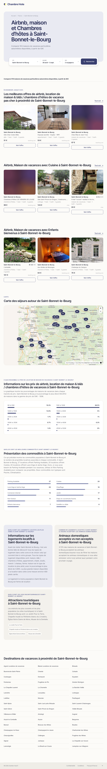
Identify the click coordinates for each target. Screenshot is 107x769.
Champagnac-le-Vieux (11, 730)
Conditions (81, 765)
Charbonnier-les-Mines (80, 730)
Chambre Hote (15, 4)
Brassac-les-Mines (44, 725)
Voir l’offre (19, 145)
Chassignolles (8, 735)
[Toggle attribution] (101, 362)
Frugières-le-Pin (43, 682)
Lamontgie (7, 746)
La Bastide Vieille (78, 687)
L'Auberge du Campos (79, 267)
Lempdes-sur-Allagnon (80, 746)
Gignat (6, 741)
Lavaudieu (41, 693)
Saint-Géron (8, 709)
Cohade (75, 671)
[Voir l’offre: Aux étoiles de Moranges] (53, 250)
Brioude (74, 666)
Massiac (41, 698)
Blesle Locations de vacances (48, 666)
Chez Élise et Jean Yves (79, 135)
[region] (53, 335)
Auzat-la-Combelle (10, 719)
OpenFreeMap (70, 363)
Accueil (13, 16)
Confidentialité (70, 765)
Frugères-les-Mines (79, 735)
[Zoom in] (100, 308)
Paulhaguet (76, 698)
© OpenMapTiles (79, 363)
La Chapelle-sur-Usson (80, 741)
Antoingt (41, 714)
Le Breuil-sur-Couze (45, 746)
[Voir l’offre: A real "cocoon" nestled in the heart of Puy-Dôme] (87, 182)
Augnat (74, 714)
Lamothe (7, 693)
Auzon (40, 719)
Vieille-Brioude (77, 709)
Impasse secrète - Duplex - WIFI (49, 135)
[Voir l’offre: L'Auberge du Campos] (87, 250)
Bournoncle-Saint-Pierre (12, 671)
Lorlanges (75, 693)
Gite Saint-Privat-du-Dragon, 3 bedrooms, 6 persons (56, 199)
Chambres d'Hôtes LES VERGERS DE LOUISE (19, 199)
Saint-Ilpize (7, 703)
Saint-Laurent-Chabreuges (81, 703)
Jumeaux (41, 741)
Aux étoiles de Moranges (46, 267)
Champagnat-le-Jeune (45, 730)
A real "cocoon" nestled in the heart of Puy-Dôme (88, 199)
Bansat (6, 725)
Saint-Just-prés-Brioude (46, 703)
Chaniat (40, 671)
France (20, 16)
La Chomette (42, 687)
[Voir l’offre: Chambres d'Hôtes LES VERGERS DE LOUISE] (20, 182)
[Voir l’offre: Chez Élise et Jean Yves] (87, 117)
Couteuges (7, 677)
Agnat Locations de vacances (14, 666)
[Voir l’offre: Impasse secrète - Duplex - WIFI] (53, 117)
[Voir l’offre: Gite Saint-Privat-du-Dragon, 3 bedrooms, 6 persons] (53, 182)
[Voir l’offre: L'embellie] (20, 250)
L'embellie (7, 267)
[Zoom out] (100, 311)
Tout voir (99, 101)
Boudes (74, 725)
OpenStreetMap (94, 363)
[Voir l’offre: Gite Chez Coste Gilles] (20, 117)
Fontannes (7, 682)
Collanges (41, 735)
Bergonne (75, 719)
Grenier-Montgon (78, 682)
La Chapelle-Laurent (11, 687)
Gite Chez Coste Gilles (11, 135)
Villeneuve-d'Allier (10, 714)
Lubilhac (7, 698)
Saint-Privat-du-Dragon (46, 709)
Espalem (75, 677)
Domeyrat (41, 677)
